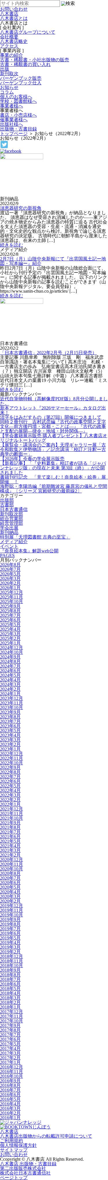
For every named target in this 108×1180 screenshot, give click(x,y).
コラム (7, 92)
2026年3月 (10, 578)
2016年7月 (10, 1090)
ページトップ (14, 1177)
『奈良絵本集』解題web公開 (29, 550)
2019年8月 (10, 924)
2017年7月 (10, 1034)
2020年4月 (10, 891)
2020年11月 (11, 864)
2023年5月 (10, 730)
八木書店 (9, 13)
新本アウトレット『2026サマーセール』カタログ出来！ (53, 410)
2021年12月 (11, 808)
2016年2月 (10, 1113)
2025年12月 (11, 592)
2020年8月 (10, 873)
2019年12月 (11, 905)
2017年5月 (10, 1043)
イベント (9, 546)
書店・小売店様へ (18, 115)
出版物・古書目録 (18, 128)
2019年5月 (10, 937)
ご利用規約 (11, 1140)
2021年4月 (10, 845)
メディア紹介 (14, 541)
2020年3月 (10, 896)
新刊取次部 (11, 514)
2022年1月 (10, 804)
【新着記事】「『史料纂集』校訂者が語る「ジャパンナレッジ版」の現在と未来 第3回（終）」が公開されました (53, 468)
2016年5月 (10, 1099)
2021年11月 (11, 813)
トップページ (14, 133)
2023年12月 (11, 698)
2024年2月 (10, 689)
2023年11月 (11, 702)
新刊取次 (9, 73)
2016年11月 (11, 1071)
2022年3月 (10, 795)
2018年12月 (11, 956)
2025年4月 (10, 629)
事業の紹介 (11, 55)
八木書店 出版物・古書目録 (28, 1163)
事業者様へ (11, 105)
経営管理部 (11, 523)
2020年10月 (11, 868)
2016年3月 (10, 1108)
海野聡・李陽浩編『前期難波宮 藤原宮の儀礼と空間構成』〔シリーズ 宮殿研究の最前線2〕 (53, 488)
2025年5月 (10, 624)
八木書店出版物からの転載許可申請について (46, 1136)
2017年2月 (10, 1057)
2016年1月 (10, 1117)
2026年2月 (10, 583)
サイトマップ (14, 1149)
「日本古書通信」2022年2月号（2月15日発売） (48, 352)
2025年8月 (10, 610)
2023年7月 (10, 721)
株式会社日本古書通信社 (25, 1172)
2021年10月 (11, 818)
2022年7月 (10, 776)
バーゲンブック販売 (20, 78)
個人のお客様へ (16, 96)
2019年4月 (10, 942)
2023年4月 (10, 735)
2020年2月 (10, 901)
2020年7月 (10, 878)
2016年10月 (11, 1076)
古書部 (7, 504)
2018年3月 (10, 997)
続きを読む (11, 245)
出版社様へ (11, 124)
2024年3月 (10, 684)
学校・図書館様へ (18, 101)
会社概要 (9, 36)
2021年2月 (10, 855)
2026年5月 (10, 573)
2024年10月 (11, 652)
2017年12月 (11, 1011)
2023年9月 (10, 712)
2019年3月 (10, 947)
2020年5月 (10, 887)
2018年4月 (10, 993)
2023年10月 (11, 707)
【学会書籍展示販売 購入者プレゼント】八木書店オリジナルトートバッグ (53, 438)
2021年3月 (10, 850)
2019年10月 (11, 914)
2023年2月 (10, 744)
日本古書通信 (14, 509)
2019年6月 (10, 933)
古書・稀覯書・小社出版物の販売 (34, 59)
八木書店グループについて (27, 32)
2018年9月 (10, 970)
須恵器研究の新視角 (20, 208)
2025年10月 (11, 601)
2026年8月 (10, 564)
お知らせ (9, 87)
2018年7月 (10, 979)
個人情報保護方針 (18, 1145)
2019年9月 (10, 919)
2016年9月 (10, 1080)
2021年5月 (10, 841)
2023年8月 (10, 716)
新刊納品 (9, 532)
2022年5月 (10, 785)
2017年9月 (10, 1025)
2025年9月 (10, 606)
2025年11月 (11, 596)
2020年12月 (11, 859)
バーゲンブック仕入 (20, 82)
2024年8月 (10, 661)
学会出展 (9, 527)
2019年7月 (10, 928)
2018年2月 (10, 1002)
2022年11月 (11, 758)
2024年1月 (10, 693)
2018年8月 (10, 974)
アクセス (9, 45)
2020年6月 (10, 882)
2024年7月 (10, 666)
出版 (4, 69)
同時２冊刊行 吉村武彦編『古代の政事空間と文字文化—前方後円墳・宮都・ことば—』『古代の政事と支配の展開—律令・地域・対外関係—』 (53, 426)
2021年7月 (10, 831)
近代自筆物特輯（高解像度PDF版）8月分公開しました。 (54, 401)
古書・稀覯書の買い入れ (25, 64)
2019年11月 (11, 910)
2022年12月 (11, 753)
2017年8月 (10, 1030)
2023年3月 (10, 739)
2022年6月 (10, 781)
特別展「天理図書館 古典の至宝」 (35, 537)
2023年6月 (10, 725)
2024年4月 (10, 679)
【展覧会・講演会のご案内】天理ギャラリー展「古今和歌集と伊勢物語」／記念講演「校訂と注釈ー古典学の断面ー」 (53, 449)
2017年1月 (10, 1062)
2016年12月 (11, 1067)
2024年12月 (11, 647)
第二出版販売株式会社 (23, 1168)
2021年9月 (10, 822)
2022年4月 (10, 790)
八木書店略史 (14, 41)
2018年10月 (11, 965)
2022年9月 (10, 767)
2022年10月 (11, 762)
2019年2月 (10, 951)
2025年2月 (10, 638)
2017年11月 (11, 1016)
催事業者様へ (14, 119)
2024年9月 (10, 656)
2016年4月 (10, 1103)
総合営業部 (11, 518)
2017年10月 (11, 1020)
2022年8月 (10, 772)
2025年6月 (10, 620)
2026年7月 (10, 569)
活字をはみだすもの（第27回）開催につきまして (50, 417)
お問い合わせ (14, 1154)
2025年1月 (10, 643)
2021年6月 (10, 836)
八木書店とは (14, 18)
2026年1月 (10, 587)
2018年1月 (10, 1007)
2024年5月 (10, 675)
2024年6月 (10, 670)
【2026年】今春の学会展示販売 (32, 458)
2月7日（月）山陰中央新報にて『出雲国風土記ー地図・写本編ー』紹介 (53, 261)
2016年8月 (10, 1085)
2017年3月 (10, 1053)
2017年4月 (10, 1048)
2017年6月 (10, 1039)
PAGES (7, 555)
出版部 (7, 500)
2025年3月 (10, 633)
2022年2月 (10, 799)
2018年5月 (10, 988)
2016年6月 (10, 1094)
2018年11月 (11, 961)
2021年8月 (10, 827)
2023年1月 (10, 749)
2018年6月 (10, 984)
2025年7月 (10, 615)
